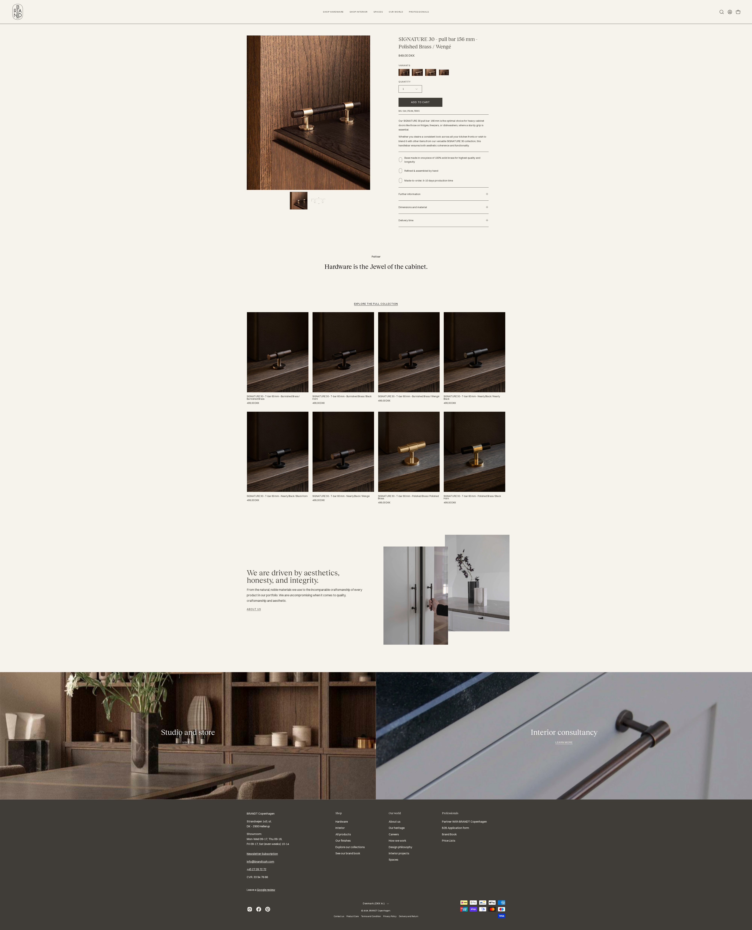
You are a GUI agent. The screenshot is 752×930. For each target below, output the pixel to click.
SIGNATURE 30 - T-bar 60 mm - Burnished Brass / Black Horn (341, 397)
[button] (722, 12)
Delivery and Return (408, 916)
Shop (338, 813)
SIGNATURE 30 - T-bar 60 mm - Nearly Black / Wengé (341, 496)
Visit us (188, 742)
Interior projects (399, 853)
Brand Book (449, 834)
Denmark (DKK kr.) (374, 903)
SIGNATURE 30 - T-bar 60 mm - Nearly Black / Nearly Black (472, 397)
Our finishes (343, 840)
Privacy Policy (390, 916)
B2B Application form (455, 828)
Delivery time (406, 220)
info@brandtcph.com (260, 861)
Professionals (450, 813)
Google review (266, 890)
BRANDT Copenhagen (379, 910)
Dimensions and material (413, 207)
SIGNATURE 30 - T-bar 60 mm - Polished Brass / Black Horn (472, 497)
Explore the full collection (376, 303)
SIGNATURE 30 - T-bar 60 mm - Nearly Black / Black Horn (277, 496)
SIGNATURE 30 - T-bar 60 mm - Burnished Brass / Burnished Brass (273, 397)
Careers (394, 834)
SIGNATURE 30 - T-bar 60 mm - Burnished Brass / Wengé (408, 396)
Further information (409, 194)
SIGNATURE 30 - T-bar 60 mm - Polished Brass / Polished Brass (408, 497)
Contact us (339, 916)
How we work (397, 840)
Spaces (393, 859)
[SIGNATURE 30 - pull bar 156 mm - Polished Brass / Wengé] (298, 200)
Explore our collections (350, 847)
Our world (395, 813)
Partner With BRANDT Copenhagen (464, 821)
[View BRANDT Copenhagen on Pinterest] (268, 909)
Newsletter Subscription (262, 854)
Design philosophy (400, 847)
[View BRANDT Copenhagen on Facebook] (259, 909)
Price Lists (448, 840)
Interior (340, 828)
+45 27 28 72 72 (256, 869)
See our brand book (347, 853)
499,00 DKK (253, 403)
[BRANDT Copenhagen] (18, 12)
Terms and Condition (371, 916)
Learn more (564, 742)
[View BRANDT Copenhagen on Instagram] (250, 909)
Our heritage (397, 828)
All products (343, 834)
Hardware (341, 821)
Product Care (352, 916)
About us (254, 609)
